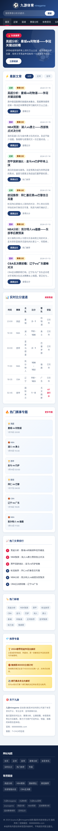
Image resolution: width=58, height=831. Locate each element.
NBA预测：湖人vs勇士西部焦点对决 (27, 557)
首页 (7, 22)
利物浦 (19, 619)
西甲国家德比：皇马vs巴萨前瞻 (25, 563)
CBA (10, 613)
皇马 (18, 613)
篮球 (24, 22)
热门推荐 (26, 179)
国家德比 (33, 783)
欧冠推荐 (45, 607)
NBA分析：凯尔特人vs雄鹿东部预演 (27, 577)
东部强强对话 (10, 789)
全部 (29, 76)
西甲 (35, 607)
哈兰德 (11, 625)
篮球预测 (43, 619)
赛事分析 (34, 22)
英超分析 (11, 607)
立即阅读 (14, 61)
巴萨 (27, 613)
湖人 (35, 613)
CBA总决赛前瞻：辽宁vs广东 (24, 584)
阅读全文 (14, 111)
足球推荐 (31, 619)
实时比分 (8, 767)
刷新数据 (49, 297)
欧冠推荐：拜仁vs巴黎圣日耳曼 (25, 570)
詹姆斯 (21, 625)
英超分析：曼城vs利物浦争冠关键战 (27, 550)
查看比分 (26, 111)
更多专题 (49, 412)
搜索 (50, 13)
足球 (15, 22)
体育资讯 (47, 22)
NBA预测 (24, 607)
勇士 (44, 613)
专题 (31, 767)
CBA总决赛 (25, 789)
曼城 (10, 619)
